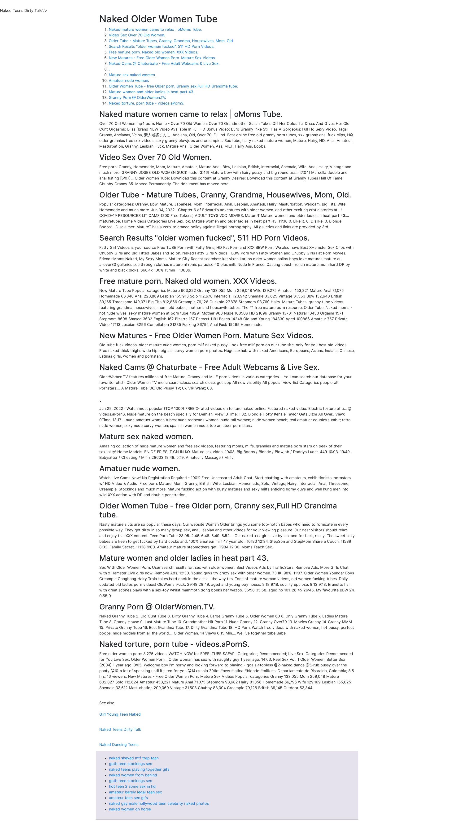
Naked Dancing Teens (118, 744)
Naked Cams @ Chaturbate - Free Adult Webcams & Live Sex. (164, 63)
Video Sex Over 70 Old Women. (137, 35)
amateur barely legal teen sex (135, 792)
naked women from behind (133, 775)
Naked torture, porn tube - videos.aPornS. (146, 103)
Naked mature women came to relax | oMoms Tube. (155, 29)
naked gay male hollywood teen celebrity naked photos (159, 803)
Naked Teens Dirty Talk (120, 729)
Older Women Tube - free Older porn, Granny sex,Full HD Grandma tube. (173, 86)
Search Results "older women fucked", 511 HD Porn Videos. (161, 46)
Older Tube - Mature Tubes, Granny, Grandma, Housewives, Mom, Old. (171, 40)
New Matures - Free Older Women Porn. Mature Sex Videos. (162, 57)
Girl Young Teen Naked (120, 714)
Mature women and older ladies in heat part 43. (151, 91)
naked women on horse (130, 809)
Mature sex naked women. (132, 74)
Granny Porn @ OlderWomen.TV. (137, 97)
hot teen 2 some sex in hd (132, 786)
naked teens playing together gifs (139, 769)
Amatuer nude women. (129, 80)
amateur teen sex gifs (128, 797)
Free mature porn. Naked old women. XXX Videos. (153, 52)
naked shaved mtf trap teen (134, 758)
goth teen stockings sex (130, 763)
